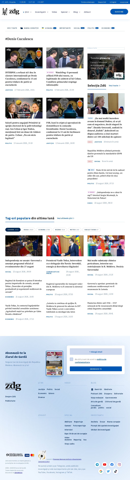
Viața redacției (97, 397)
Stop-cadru (70, 444)
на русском (124, 2)
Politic (93, 28)
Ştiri (27, 12)
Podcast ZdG (96, 393)
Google (101, 471)
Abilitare (68, 421)
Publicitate (10, 401)
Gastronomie (111, 397)
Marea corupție (113, 421)
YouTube (104, 464)
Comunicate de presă (52, 272)
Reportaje (78, 421)
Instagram (119, 464)
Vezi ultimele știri (65, 218)
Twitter (108, 471)
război (60, 230)
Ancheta (94, 421)
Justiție (9, 90)
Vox (85, 439)
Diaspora (108, 393)
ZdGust (87, 12)
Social (79, 28)
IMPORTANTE (65, 28)
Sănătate (108, 389)
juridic (93, 407)
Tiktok (115, 471)
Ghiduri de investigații (100, 429)
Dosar (102, 421)
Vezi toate (12, 28)
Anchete (68, 439)
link (93, 74)
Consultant (96, 405)
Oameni (68, 425)
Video (54, 12)
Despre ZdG (102, 2)
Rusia (28, 230)
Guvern (13, 230)
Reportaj (77, 439)
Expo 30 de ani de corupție (76, 433)
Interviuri (69, 429)
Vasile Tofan (91, 230)
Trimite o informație (87, 2)
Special (64, 12)
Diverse (41, 397)
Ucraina (44, 230)
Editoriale (118, 393)
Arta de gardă (97, 401)
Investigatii (40, 12)
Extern (51, 393)
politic (101, 407)
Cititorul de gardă (113, 401)
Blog (76, 12)
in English (113, 2)
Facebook (112, 464)
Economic (108, 28)
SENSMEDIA (18, 473)
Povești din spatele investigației (105, 425)
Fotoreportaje (79, 425)
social (108, 407)
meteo (74, 230)
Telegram (97, 464)
